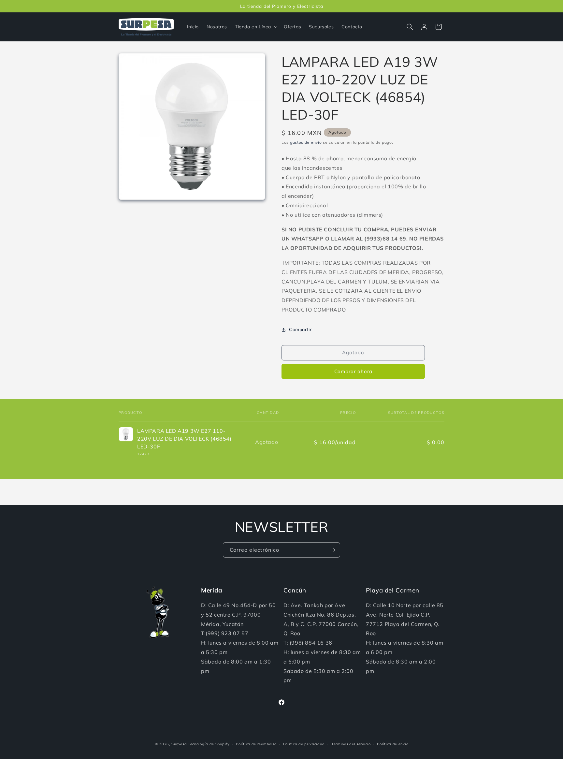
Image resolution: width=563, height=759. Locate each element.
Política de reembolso (256, 743)
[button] (255, 27)
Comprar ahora (353, 371)
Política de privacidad (304, 743)
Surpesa (179, 744)
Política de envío (392, 743)
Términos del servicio (351, 743)
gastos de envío (306, 142)
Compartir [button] (300, 329)
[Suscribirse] (332, 550)
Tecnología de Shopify (209, 744)
